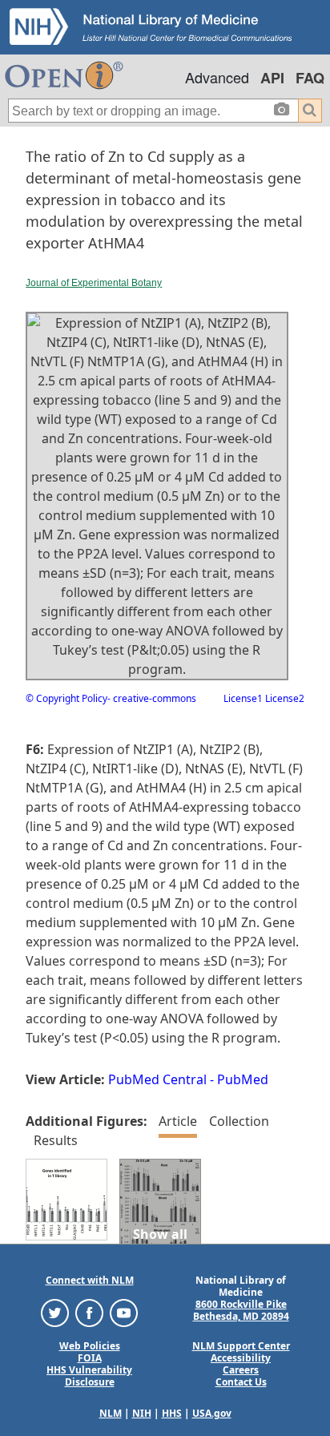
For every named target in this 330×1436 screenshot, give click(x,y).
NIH (141, 1413)
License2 (283, 698)
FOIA (90, 1358)
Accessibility (241, 1358)
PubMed (242, 1079)
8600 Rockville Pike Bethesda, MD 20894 (241, 1310)
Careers (241, 1370)
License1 (243, 698)
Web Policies (89, 1346)
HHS (172, 1413)
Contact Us (241, 1382)
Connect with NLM (90, 1280)
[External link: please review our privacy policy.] (55, 1312)
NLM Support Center (241, 1346)
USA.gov (211, 1413)
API (272, 77)
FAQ (310, 77)
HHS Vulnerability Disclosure (89, 1376)
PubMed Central (157, 1079)
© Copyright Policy (66, 698)
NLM (110, 1413)
